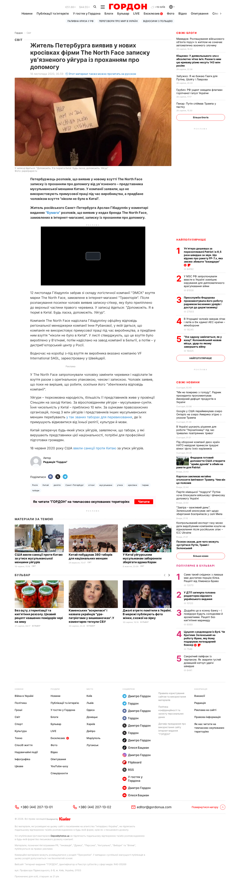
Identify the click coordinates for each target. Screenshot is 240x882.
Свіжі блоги (186, 33)
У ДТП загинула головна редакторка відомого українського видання (199, 596)
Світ (29, 32)
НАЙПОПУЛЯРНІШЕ (191, 239)
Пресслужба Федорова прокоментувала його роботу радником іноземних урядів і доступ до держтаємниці (203, 302)
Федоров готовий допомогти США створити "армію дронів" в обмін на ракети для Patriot (200, 462)
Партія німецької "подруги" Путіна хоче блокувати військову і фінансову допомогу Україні (200, 495)
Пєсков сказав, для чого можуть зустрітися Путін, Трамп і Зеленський (197, 545)
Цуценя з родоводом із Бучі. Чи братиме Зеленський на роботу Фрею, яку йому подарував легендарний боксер (204, 638)
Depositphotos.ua (60, 835)
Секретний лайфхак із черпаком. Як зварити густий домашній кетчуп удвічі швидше (202, 661)
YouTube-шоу (59, 766)
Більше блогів (200, 117)
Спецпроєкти (59, 773)
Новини (27, 13)
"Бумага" (53, 213)
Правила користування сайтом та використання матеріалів (172, 696)
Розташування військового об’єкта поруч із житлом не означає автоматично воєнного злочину (200, 42)
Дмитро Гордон (139, 696)
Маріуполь (93, 738)
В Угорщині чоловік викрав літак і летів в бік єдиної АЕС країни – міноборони (204, 322)
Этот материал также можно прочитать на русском (102, 73)
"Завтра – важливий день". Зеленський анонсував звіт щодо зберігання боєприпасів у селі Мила (199, 511)
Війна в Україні (24, 695)
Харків (91, 724)
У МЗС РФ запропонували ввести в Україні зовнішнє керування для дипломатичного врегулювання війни (204, 281)
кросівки (132, 485)
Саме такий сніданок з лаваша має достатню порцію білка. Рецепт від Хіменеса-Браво (203, 578)
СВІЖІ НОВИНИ (188, 382)
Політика (21, 703)
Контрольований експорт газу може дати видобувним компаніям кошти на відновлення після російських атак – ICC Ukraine (200, 527)
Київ (89, 695)
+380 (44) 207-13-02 (94, 807)
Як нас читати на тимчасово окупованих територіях (209, 727)
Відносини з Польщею (158, 21)
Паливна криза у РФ (80, 21)
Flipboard (134, 762)
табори (35, 490)
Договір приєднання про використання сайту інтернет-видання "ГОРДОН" (172, 728)
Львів (90, 703)
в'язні (91, 485)
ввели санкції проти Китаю (94, 448)
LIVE (136, 13)
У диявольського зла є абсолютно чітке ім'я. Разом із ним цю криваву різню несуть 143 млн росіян (198, 60)
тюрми (145, 485)
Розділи (55, 689)
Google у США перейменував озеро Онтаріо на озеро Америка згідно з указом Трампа (199, 414)
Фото (170, 13)
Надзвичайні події (26, 752)
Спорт (19, 724)
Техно (18, 738)
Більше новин (200, 556)
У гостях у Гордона (86, 13)
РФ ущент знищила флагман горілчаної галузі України (199, 91)
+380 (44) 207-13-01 (36, 807)
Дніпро (91, 731)
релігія (57, 485)
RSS (131, 769)
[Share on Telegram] (65, 477)
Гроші (18, 710)
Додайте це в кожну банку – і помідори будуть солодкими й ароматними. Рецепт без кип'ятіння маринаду (203, 615)
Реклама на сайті (205, 710)
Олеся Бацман (138, 747)
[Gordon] (128, 7)
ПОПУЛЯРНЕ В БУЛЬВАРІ (195, 565)
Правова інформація (207, 717)
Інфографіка (22, 759)
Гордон (19, 32)
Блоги (108, 13)
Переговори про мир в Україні (118, 21)
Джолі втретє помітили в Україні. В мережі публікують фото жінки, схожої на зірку (147, 614)
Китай (46, 485)
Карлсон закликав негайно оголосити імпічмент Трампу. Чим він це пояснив (200, 480)
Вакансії (199, 695)
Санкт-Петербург (74, 485)
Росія (35, 485)
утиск (120, 485)
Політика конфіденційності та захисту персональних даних (171, 711)
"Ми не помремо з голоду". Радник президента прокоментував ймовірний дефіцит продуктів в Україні (198, 397)
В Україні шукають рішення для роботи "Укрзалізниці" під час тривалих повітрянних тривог (196, 430)
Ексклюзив (152, 13)
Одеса (91, 710)
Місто (90, 689)
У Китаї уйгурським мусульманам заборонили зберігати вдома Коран (142, 558)
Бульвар (123, 13)
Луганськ (92, 745)
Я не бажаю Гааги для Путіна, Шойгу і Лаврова (196, 77)
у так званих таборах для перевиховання (99, 417)
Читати (144, 502)
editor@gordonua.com (154, 807)
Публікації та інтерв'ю (53, 13)
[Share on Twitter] (57, 477)
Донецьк (92, 717)
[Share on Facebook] (50, 477)
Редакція (200, 703)
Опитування (199, 13)
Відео (182, 13)
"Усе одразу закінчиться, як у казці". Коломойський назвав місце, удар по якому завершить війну (203, 341)
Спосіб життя (23, 745)
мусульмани (105, 485)
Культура (21, 731)
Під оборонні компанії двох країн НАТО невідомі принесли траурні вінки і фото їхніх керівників (198, 445)
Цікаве (19, 766)
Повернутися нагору (205, 807)
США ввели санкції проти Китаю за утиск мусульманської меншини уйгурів (39, 558)
